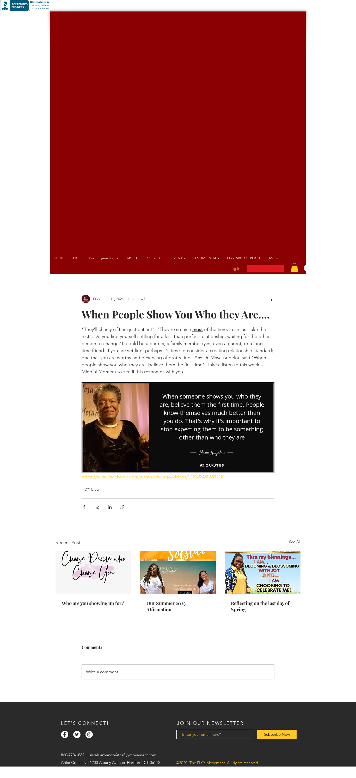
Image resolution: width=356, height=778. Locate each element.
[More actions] (271, 299)
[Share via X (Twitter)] (96, 507)
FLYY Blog (91, 489)
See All (294, 541)
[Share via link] (122, 507)
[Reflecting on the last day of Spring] (262, 572)
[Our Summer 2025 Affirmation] (178, 572)
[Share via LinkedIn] (109, 507)
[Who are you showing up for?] (93, 572)
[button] (294, 267)
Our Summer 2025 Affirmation (166, 606)
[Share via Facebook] (84, 507)
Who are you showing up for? (93, 603)
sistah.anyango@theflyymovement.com (122, 754)
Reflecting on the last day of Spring (260, 606)
